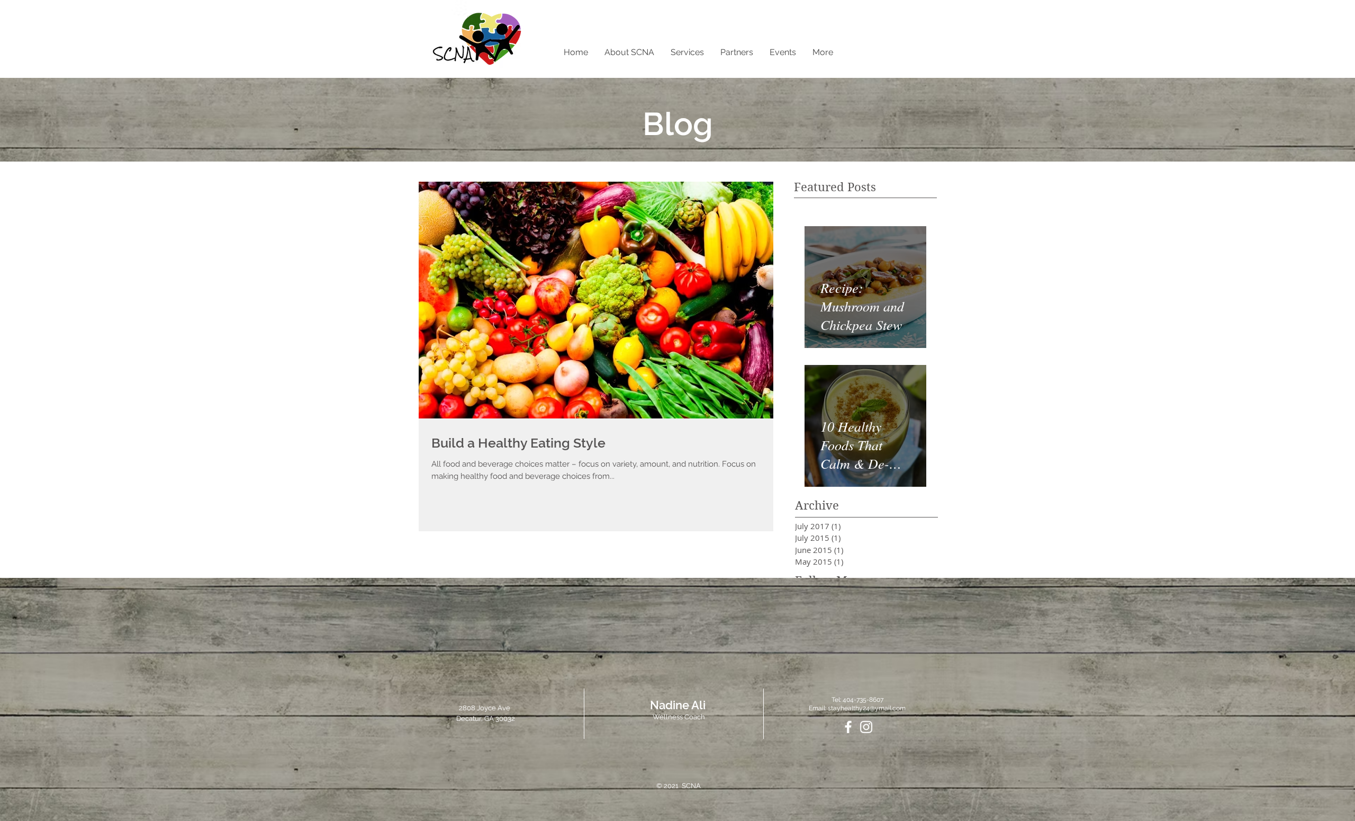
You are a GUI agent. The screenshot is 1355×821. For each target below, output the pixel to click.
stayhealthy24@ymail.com (867, 708)
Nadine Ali (678, 705)
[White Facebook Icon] (848, 727)
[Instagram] (866, 727)
